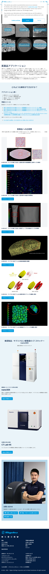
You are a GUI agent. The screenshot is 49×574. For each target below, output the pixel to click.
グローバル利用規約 (24, 567)
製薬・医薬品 (29, 544)
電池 (27, 545)
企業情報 (28, 555)
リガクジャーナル (6, 555)
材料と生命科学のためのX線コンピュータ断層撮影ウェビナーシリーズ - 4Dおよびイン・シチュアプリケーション (25, 111)
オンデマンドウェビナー (7, 557)
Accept (27, 20)
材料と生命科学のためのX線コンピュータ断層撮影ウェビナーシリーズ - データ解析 (23, 107)
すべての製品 (5, 542)
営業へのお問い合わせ (31, 559)
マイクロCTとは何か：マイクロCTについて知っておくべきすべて (19, 120)
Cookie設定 (4, 567)
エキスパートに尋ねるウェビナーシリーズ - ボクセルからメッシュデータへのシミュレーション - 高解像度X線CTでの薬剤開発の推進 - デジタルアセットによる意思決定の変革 (25, 114)
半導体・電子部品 (30, 542)
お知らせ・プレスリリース (8, 562)
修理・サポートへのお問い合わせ (33, 557)
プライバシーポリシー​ (14, 567)
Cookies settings (16, 20)
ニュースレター (5, 560)
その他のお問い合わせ (31, 560)
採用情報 (28, 562)
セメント (28, 547)
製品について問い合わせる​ (8, 545)
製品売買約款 (5, 549)
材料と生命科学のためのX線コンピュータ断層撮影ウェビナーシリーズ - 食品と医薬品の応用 (25, 109)
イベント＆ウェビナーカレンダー (9, 559)
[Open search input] (41, 2)
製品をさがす (5, 544)
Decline (39, 20)
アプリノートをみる (8, 166)
